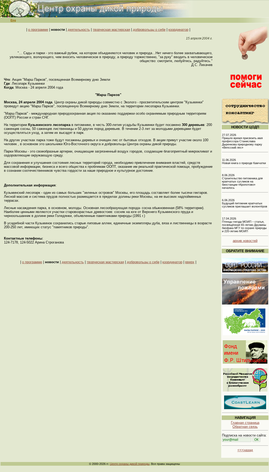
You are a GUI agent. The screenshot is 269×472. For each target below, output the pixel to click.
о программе (38, 30)
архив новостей (245, 241)
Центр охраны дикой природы (129, 463)
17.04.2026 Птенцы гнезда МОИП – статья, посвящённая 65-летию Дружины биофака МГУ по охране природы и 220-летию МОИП (244, 225)
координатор (178, 30)
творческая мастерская (111, 30)
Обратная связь (245, 427)
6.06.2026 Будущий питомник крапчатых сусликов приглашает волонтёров (244, 203)
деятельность (79, 30)
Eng (13, 20)
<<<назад (245, 450)
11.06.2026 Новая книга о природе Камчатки (244, 161)
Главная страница (245, 423)
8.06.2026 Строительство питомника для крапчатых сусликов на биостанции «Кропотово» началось (242, 181)
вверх (189, 262)
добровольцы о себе (149, 30)
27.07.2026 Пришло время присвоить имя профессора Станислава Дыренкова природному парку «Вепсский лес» (242, 141)
